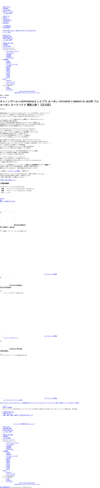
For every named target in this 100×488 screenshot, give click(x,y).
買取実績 (5, 8)
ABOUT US (6, 16)
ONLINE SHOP (7, 20)
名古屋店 (8, 66)
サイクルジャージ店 (12, 64)
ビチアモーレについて (12, 51)
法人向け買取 (7, 10)
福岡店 (8, 69)
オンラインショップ (8, 48)
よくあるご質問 (7, 13)
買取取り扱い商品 (8, 43)
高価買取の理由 (7, 36)
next (1, 200)
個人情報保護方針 (5, 487)
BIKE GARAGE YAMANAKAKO (27, 91)
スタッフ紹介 (10, 53)
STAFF (5, 17)
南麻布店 (8, 62)
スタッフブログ (10, 82)
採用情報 (8, 56)
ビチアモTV (9, 89)
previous (2, 198)
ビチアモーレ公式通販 (14, 171)
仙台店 (8, 77)
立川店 (8, 72)
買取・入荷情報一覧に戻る (7, 201)
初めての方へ (7, 6)
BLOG (5, 79)
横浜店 (8, 67)
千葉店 (8, 75)
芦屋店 (8, 61)
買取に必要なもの (8, 38)
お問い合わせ (10, 57)
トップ (5, 405)
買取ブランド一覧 (8, 11)
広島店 (8, 74)
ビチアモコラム (10, 83)
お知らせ (8, 80)
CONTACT (6, 21)
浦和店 (8, 71)
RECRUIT (6, 23)
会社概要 (8, 54)
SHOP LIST (6, 19)
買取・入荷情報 (7, 407)
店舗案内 (5, 59)
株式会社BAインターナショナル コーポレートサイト (27, 92)
